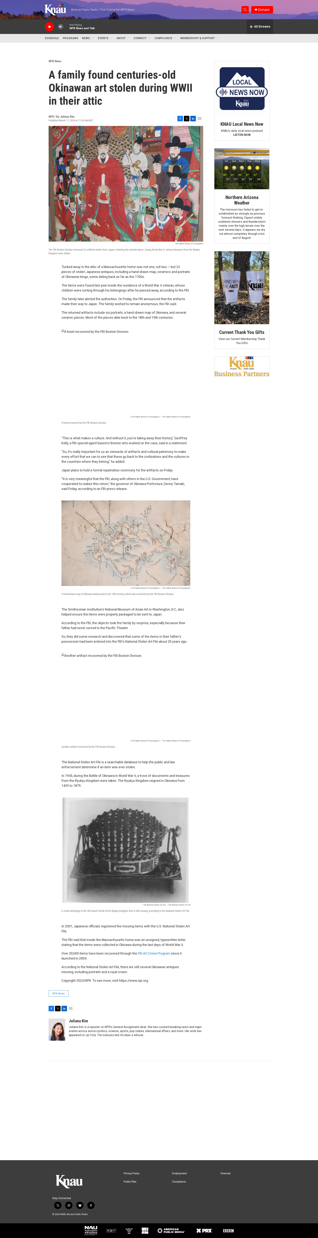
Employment (179, 1173)
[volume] (60, 27)
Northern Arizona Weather (241, 200)
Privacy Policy (131, 1173)
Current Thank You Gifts (241, 332)
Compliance (163, 38)
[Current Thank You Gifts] (241, 287)
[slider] (66, 26)
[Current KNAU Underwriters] (241, 366)
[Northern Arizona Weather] (241, 168)
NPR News (55, 61)
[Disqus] (159, 1110)
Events (103, 38)
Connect (140, 38)
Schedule (52, 38)
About (121, 38)
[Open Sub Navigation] (92, 38)
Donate (263, 10)
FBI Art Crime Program (154, 953)
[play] (49, 27)
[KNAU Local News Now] (241, 88)
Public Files (130, 1181)
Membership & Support (197, 38)
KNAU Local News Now (241, 124)
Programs (70, 38)
